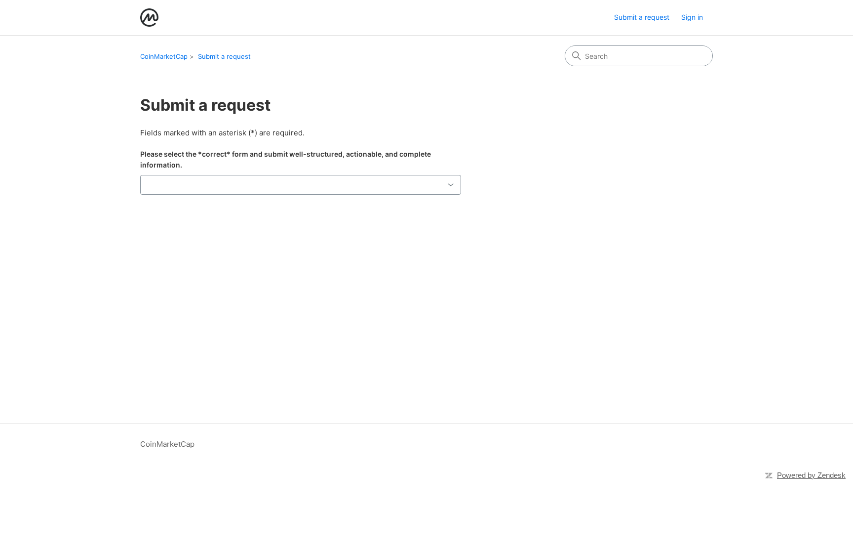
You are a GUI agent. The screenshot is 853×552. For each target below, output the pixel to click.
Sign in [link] (692, 17)
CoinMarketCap (164, 56)
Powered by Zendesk (811, 475)
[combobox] (300, 185)
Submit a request (641, 17)
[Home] (149, 17)
